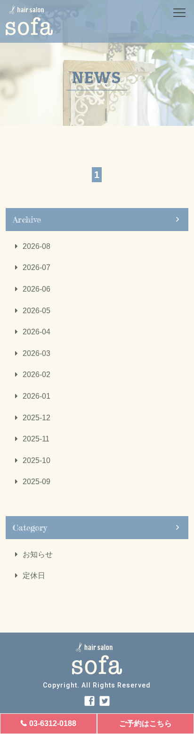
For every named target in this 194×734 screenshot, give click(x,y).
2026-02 (36, 375)
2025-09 (36, 482)
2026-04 (36, 332)
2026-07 (36, 267)
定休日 (34, 575)
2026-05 (36, 311)
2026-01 (36, 396)
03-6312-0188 (52, 723)
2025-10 (36, 460)
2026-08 (36, 246)
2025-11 (36, 439)
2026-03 (36, 353)
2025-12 (36, 418)
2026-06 (36, 289)
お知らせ (38, 554)
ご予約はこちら (145, 723)
